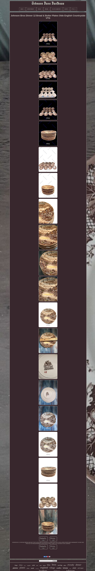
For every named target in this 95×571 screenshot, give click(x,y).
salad (33, 565)
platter (15, 568)
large (16, 565)
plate (74, 568)
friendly (71, 565)
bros (54, 564)
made (32, 568)
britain (65, 568)
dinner (78, 565)
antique (80, 568)
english (29, 565)
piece (65, 565)
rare (41, 565)
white (70, 568)
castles (58, 568)
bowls (44, 565)
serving (60, 565)
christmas (37, 568)
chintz (28, 568)
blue (48, 565)
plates (22, 567)
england (44, 567)
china (20, 565)
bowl (37, 565)
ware (25, 565)
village (52, 568)
